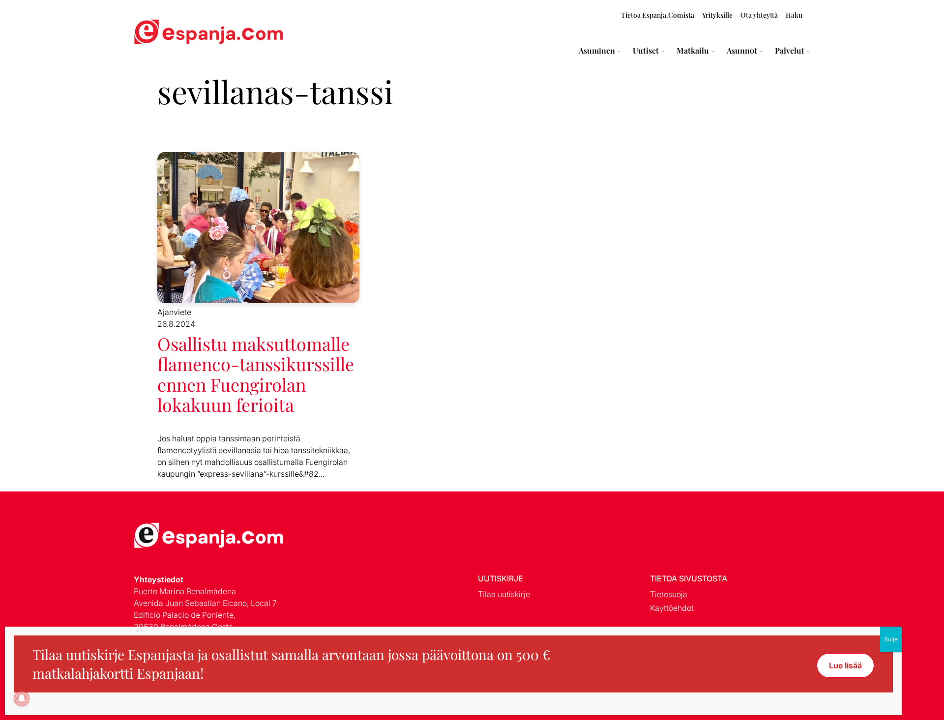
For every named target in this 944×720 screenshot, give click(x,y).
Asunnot (742, 51)
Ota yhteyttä (759, 15)
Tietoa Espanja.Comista (657, 15)
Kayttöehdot (672, 608)
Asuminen (597, 51)
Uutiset (646, 51)
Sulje (891, 639)
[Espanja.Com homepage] (157, 33)
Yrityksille (717, 15)
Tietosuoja (668, 594)
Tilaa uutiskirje (504, 594)
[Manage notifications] (22, 698)
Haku (794, 15)
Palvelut (789, 51)
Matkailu (693, 51)
